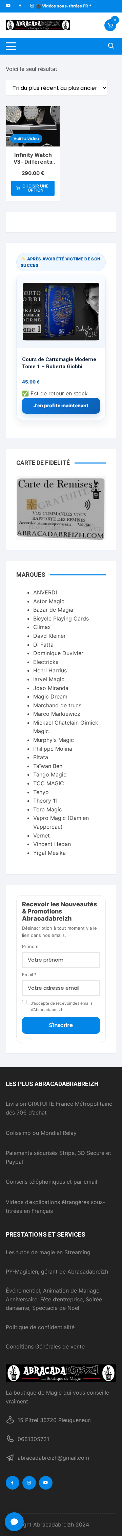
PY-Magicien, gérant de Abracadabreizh (57, 1271)
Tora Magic (47, 809)
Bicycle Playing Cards (61, 618)
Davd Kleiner (49, 635)
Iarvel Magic (48, 679)
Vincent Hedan (52, 844)
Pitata (40, 757)
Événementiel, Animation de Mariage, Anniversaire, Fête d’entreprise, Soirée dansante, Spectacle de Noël (54, 1299)
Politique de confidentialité (40, 1327)
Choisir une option (35, 188)
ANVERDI (45, 592)
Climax (42, 627)
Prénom (30, 946)
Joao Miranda (50, 688)
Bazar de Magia (53, 609)
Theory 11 (45, 800)
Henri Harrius (50, 670)
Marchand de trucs (57, 705)
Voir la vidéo (26, 138)
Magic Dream (50, 696)
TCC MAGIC (48, 783)
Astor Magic (48, 601)
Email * (29, 974)
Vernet (41, 835)
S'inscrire (61, 1025)
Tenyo (41, 792)
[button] (14, 1521)
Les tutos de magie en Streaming (48, 1252)
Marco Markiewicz (56, 713)
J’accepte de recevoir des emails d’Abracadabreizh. (62, 1006)
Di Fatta (43, 644)
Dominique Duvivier (58, 653)
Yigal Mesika (49, 852)
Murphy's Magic (53, 739)
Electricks (45, 661)
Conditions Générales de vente (45, 1346)
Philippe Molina (52, 748)
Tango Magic (49, 774)
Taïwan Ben (47, 766)
